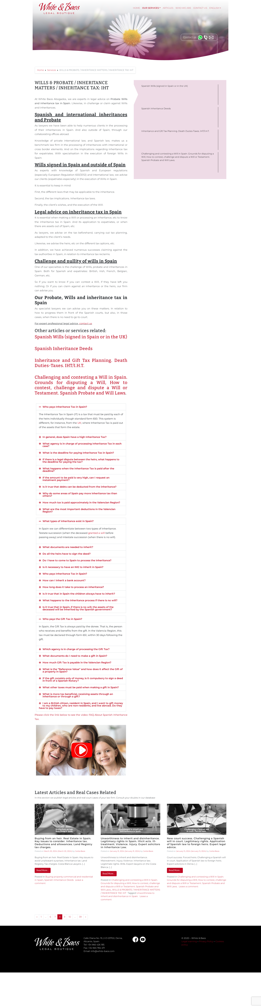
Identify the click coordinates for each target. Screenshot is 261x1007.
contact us (85, 323)
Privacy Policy (206, 941)
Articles (168, 8)
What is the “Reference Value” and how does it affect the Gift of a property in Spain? (83, 670)
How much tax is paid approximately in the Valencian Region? (81, 502)
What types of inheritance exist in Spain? (68, 521)
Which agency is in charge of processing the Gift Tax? (76, 649)
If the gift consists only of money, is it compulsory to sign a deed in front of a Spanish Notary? (83, 679)
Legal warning (189, 941)
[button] (81, 407)
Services (51, 70)
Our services (150, 8)
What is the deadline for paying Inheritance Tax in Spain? (78, 452)
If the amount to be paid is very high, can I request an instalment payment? (76, 479)
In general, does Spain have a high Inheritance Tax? (74, 437)
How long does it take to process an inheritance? (73, 587)
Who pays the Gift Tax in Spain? (62, 619)
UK (79, 422)
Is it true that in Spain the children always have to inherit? (79, 593)
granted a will (96, 533)
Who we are (183, 8)
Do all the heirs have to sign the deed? (67, 553)
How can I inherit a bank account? (64, 580)
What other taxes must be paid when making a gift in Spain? (81, 687)
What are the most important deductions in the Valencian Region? (79, 510)
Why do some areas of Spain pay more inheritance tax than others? (80, 494)
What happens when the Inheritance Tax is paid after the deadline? (78, 470)
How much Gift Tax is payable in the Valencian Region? (77, 662)
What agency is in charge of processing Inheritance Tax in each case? (82, 445)
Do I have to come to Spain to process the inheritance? (77, 560)
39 (80, 917)
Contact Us (200, 8)
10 (70, 917)
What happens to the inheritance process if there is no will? (80, 600)
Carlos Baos (80, 851)
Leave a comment (188, 886)
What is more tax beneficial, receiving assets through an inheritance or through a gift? (78, 695)
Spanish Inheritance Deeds (64, 348)
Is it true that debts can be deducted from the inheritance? (79, 486)
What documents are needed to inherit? (68, 547)
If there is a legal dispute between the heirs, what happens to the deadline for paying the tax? (81, 460)
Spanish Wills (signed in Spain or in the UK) (81, 336)
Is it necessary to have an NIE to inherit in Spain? (73, 567)
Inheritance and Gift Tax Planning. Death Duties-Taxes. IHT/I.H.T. (81, 363)
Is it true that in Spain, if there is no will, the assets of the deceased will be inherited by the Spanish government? (78, 608)
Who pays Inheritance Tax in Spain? (65, 406)
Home (136, 8)
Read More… (42, 870)
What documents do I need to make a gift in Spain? (75, 655)
